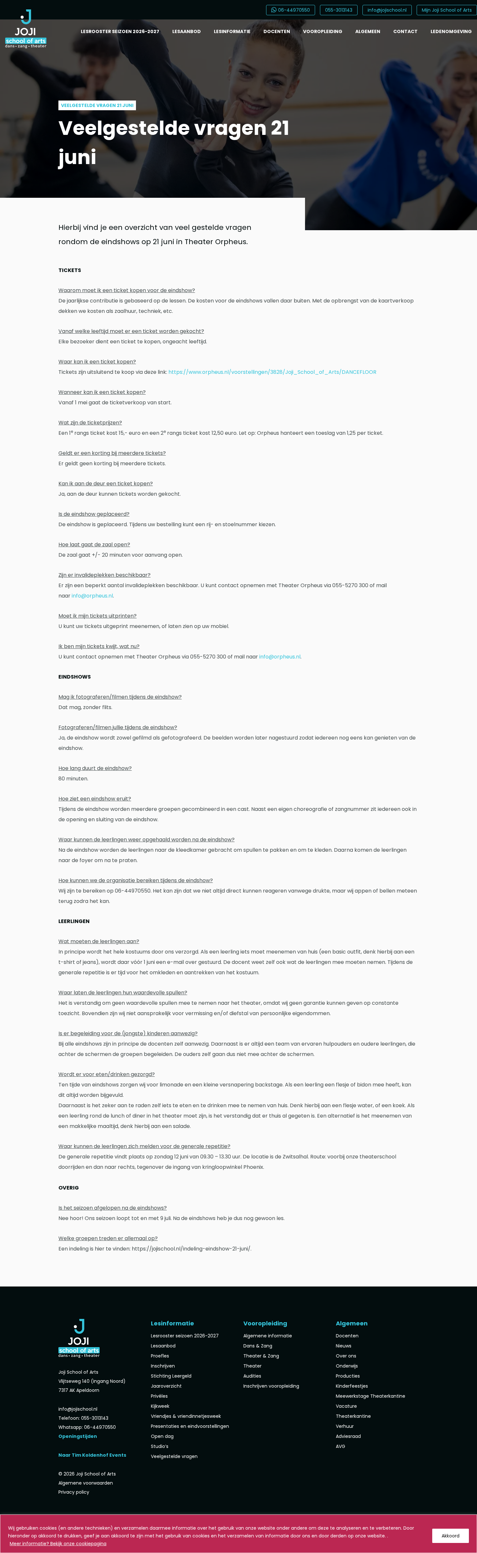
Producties (348, 1376)
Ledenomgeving (451, 31)
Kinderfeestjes (352, 1386)
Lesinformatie (232, 31)
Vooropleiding (322, 31)
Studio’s (159, 1446)
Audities (252, 1376)
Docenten (276, 31)
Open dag (162, 1436)
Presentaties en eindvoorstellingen (190, 1426)
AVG (340, 1446)
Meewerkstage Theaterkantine (370, 1396)
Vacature (346, 1406)
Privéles (159, 1396)
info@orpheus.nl (92, 595)
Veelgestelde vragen (174, 1456)
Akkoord (450, 1536)
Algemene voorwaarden (85, 1483)
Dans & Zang (257, 1346)
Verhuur (345, 1426)
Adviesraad (348, 1436)
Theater (252, 1366)
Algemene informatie (267, 1336)
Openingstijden (77, 1436)
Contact (405, 31)
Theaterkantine (353, 1416)
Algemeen (367, 31)
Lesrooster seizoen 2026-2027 (120, 31)
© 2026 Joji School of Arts (87, 1474)
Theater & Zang (261, 1356)
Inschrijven (163, 1366)
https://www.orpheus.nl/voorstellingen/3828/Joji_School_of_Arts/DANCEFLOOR (272, 372)
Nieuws (343, 1346)
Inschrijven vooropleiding (271, 1386)
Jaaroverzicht (166, 1386)
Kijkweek (160, 1406)
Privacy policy (73, 1492)
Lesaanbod (186, 31)
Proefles (160, 1356)
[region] (238, 1533)
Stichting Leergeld (171, 1376)
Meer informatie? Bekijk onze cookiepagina (58, 1543)
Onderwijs (347, 1366)
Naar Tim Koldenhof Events (92, 1455)
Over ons (346, 1356)
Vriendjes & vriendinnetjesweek (186, 1416)
